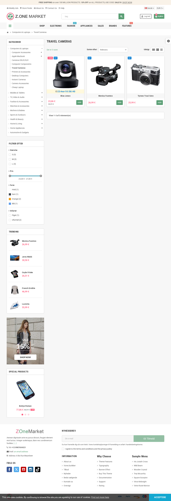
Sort (15, 194)
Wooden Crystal (140, 470)
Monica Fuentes (29, 241)
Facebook (9, 469)
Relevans (104, 50)
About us (67, 461)
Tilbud (66, 470)
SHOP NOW (127, 2)
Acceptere (160, 497)
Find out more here (100, 497)
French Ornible (28, 288)
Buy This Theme (105, 474)
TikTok (37, 469)
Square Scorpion (140, 478)
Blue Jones (65, 96)
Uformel (16, 220)
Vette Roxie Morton (142, 486)
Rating (101, 486)
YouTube (23, 469)
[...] (15, 443)
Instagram (30, 469)
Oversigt (67, 486)
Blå (15, 204)
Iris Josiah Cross (141, 461)
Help (61, 8)
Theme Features (105, 461)
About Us (39, 8)
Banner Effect (104, 470)
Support (102, 482)
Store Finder (26, 8)
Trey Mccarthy (140, 474)
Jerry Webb (27, 257)
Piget (15, 215)
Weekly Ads (12, 8)
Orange (16, 199)
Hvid (15, 189)
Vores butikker (70, 466)
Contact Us (51, 8)
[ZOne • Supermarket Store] (26, 16)
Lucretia (25, 304)
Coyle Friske (27, 272)
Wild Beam (138, 466)
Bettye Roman (25, 406)
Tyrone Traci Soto (145, 96)
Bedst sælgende (70, 478)
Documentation (105, 478)
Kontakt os (68, 482)
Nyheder (67, 474)
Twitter (16, 469)
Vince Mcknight (140, 482)
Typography (104, 466)
